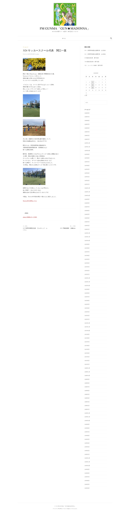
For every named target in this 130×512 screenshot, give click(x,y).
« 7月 (86, 95)
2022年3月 (87, 312)
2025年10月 (87, 150)
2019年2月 (87, 450)
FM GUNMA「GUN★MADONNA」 (65, 28)
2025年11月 (87, 147)
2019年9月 (87, 424)
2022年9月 (87, 289)
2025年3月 (87, 176)
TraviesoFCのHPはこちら (30, 201)
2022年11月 (87, 282)
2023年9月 (87, 244)
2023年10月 (87, 240)
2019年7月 (87, 432)
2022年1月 (87, 319)
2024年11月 (87, 192)
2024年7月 (87, 207)
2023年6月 (87, 255)
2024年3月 (87, 221)
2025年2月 (87, 180)
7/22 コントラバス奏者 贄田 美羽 (94, 65)
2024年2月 (87, 225)
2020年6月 (87, 390)
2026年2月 (87, 135)
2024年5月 (87, 214)
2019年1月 (87, 454)
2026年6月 (87, 120)
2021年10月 (87, 330)
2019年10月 (87, 420)
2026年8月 (87, 113)
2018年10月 (87, 465)
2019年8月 (87, 428)
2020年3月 (87, 402)
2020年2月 (87, 405)
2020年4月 (87, 398)
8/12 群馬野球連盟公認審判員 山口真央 (95, 54)
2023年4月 (87, 263)
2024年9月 (87, 199)
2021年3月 (87, 356)
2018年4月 (87, 488)
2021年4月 (87, 353)
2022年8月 (87, 293)
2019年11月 (87, 417)
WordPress (60, 508)
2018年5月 (87, 484)
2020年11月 (87, 372)
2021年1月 (87, 364)
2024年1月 (87, 229)
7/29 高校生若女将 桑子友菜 (92, 61)
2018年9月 (87, 469)
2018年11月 (87, 462)
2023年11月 (87, 236)
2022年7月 (87, 296)
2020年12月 (87, 368)
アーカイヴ (25, 47)
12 (92, 85)
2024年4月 (87, 218)
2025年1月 (87, 184)
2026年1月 (87, 139)
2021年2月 (87, 360)
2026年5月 (87, 124)
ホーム (64, 38)
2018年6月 (87, 480)
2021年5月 (87, 349)
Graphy (68, 508)
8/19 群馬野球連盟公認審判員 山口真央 (95, 50)
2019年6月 (87, 435)
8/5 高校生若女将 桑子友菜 (92, 58)
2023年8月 (87, 248)
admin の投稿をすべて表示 (30, 217)
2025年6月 (87, 165)
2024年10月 (87, 195)
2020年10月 (87, 375)
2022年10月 (87, 285)
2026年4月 (87, 128)
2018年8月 (87, 473)
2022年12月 (87, 278)
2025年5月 (87, 169)
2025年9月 (87, 154)
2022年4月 (87, 308)
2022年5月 (87, 304)
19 (92, 87)
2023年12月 (87, 233)
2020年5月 (87, 394)
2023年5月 (87, 259)
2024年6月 (87, 210)
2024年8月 (87, 203)
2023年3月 (87, 267)
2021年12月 (87, 323)
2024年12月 (87, 188)
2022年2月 (87, 315)
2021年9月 (87, 334)
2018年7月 (87, 477)
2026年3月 (87, 132)
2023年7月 (87, 252)
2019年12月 (87, 413)
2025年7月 (87, 161)
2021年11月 (87, 327)
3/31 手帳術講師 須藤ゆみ (68, 228)
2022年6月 (87, 300)
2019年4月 (87, 443)
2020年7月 (87, 387)
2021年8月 (87, 338)
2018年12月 (87, 458)
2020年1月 (87, 409)
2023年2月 (87, 270)
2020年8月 (87, 383)
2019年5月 (87, 439)
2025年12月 (87, 143)
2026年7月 (87, 116)
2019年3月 (87, 447)
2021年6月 (87, 345)
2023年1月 (87, 274)
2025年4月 (87, 173)
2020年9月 (87, 379)
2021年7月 (87, 342)
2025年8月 (87, 158)
